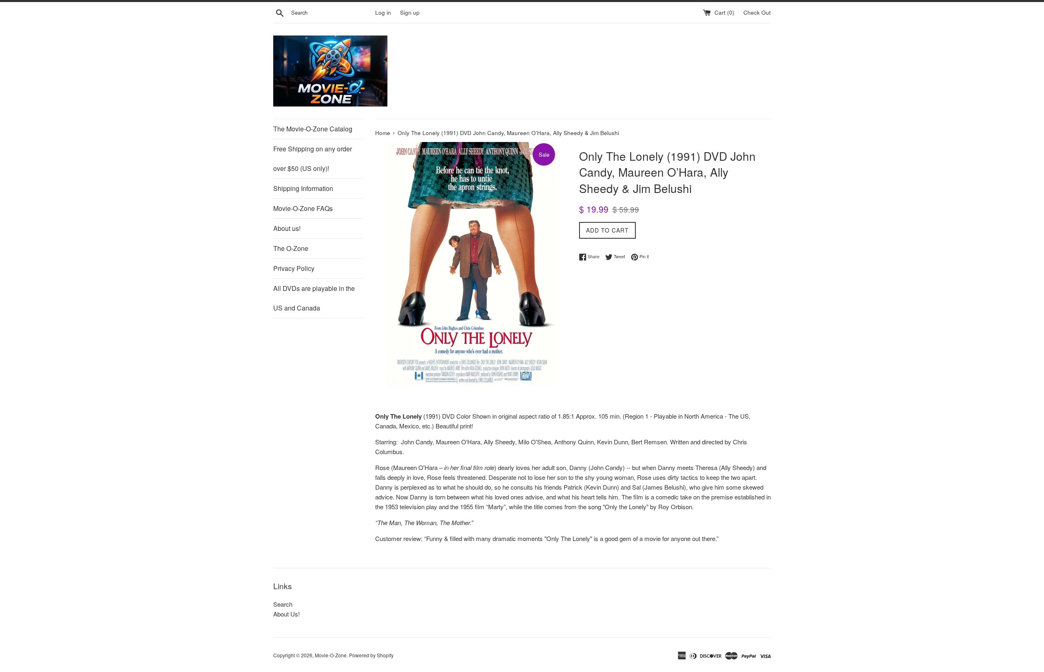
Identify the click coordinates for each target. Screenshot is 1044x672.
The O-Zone (290, 248)
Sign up (410, 12)
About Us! (286, 614)
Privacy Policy (293, 268)
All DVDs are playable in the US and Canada (314, 298)
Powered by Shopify (371, 655)
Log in (383, 12)
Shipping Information (303, 188)
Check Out (757, 12)
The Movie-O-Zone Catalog (312, 128)
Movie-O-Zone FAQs (303, 208)
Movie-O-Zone (331, 655)
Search (282, 604)
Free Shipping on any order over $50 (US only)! (312, 158)
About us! (287, 228)
